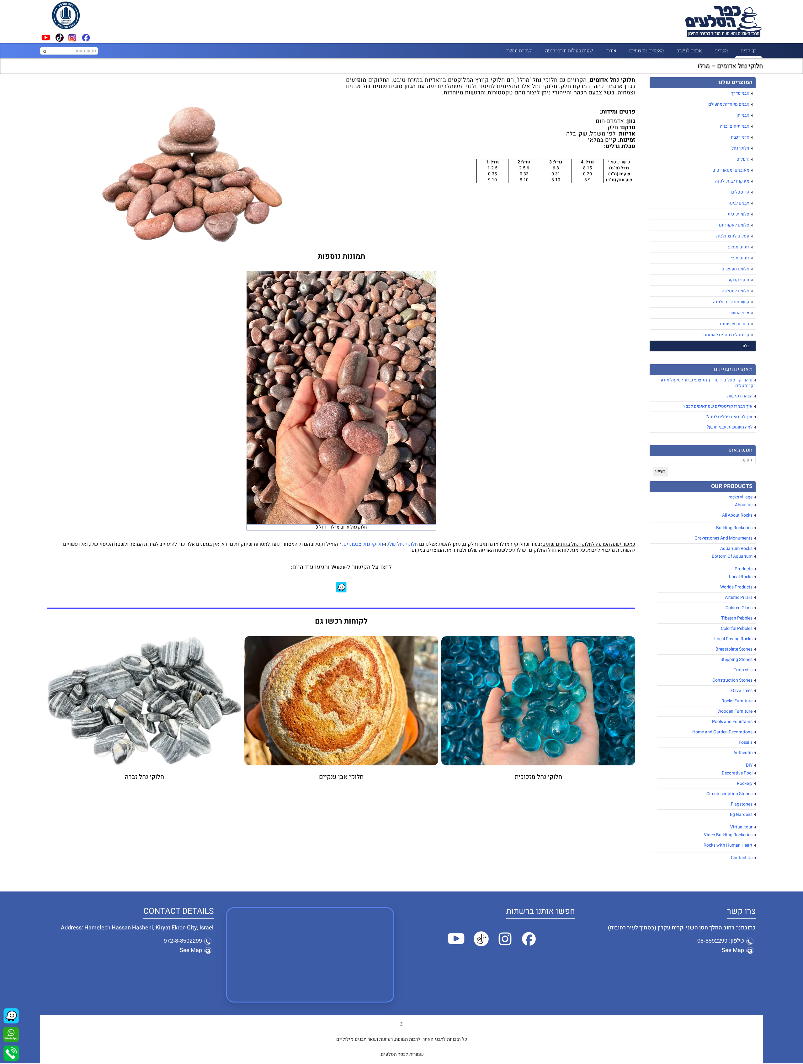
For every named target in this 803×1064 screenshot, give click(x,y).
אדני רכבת (740, 137)
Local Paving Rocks (733, 639)
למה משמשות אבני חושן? (729, 427)
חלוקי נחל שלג (402, 544)
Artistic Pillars (738, 597)
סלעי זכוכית (738, 214)
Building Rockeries (734, 527)
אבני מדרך (740, 93)
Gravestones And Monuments (723, 538)
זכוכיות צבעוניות (734, 324)
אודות (611, 50)
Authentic (742, 752)
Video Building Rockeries (728, 835)
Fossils (745, 742)
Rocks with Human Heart (728, 845)
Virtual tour (741, 827)
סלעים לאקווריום (734, 225)
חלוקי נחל (740, 148)
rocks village (740, 497)
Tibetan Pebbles (736, 618)
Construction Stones (732, 680)
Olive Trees (741, 690)
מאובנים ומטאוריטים (730, 170)
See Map (733, 950)
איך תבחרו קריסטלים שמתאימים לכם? (717, 406)
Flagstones (741, 804)
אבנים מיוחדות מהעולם (728, 104)
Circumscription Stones (729, 793)
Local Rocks (740, 576)
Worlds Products (736, 587)
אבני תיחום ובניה (734, 126)
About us (743, 505)
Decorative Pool (737, 773)
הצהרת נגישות (519, 50)
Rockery (744, 783)
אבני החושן (739, 313)
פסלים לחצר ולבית (732, 236)
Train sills (743, 670)
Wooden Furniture (734, 711)
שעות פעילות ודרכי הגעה (569, 50)
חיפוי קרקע (739, 280)
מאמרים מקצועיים (646, 50)
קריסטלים (740, 192)
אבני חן (743, 115)
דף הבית (749, 50)
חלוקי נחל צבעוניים (363, 544)
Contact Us (741, 857)
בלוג (745, 346)
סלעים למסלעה (735, 291)
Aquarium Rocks (736, 548)
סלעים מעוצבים (735, 269)
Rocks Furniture (736, 701)
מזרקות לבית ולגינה (732, 181)
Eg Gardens (741, 814)
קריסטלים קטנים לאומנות (726, 335)
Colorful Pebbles (736, 628)
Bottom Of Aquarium (732, 556)
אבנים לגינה (739, 203)
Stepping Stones (736, 659)
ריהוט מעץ (740, 258)
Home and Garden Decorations (722, 732)
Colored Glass (739, 607)
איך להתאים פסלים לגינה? (729, 416)
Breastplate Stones (733, 649)
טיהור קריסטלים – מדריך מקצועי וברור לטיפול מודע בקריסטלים (708, 383)
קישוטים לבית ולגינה (731, 302)
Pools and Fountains (732, 721)
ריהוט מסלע (738, 247)
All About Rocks (737, 515)
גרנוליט (743, 159)
